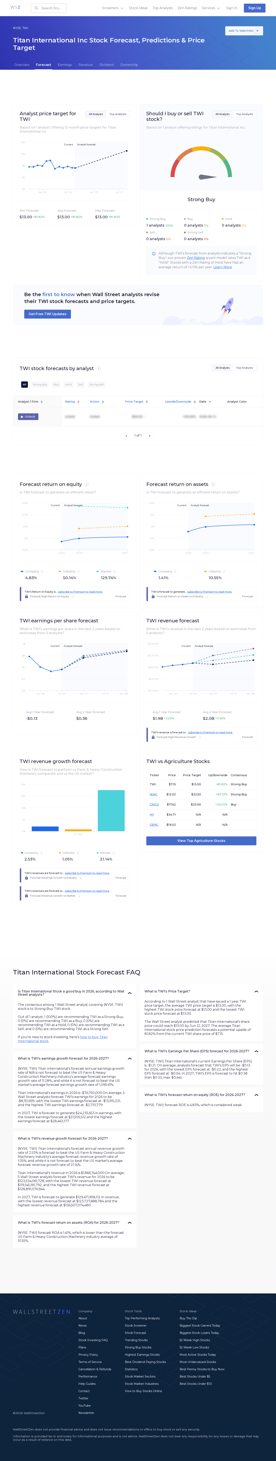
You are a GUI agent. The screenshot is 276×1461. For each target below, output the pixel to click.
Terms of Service (90, 1362)
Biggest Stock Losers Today (199, 1333)
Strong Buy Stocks (138, 1347)
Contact (84, 1391)
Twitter (83, 1398)
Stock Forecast (135, 1333)
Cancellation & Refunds (94, 1369)
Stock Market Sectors (140, 1376)
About (82, 1318)
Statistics (131, 1369)
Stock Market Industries (142, 1384)
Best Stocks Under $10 (196, 1384)
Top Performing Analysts (142, 1318)
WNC (153, 794)
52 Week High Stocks (195, 1340)
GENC (154, 825)
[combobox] (48, 8)
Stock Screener (135, 1325)
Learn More (222, 267)
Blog (81, 1333)
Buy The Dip (188, 1318)
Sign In (231, 8)
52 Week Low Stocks (194, 1347)
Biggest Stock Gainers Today (200, 1325)
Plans (82, 1347)
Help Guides (87, 1384)
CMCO (154, 804)
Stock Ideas (138, 8)
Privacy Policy (88, 1354)
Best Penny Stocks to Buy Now (202, 1369)
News (82, 1325)
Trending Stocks (136, 1340)
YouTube (84, 1405)
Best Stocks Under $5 (195, 1376)
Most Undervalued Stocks (198, 1362)
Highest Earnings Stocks (142, 1354)
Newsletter (86, 1413)
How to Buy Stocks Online (143, 1391)
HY (152, 814)
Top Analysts (162, 8)
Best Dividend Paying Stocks (145, 1362)
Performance (87, 1376)
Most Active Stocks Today (198, 1354)
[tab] (22, 65)
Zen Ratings (187, 8)
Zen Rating (196, 258)
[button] (74, 993)
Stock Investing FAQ (93, 1340)
